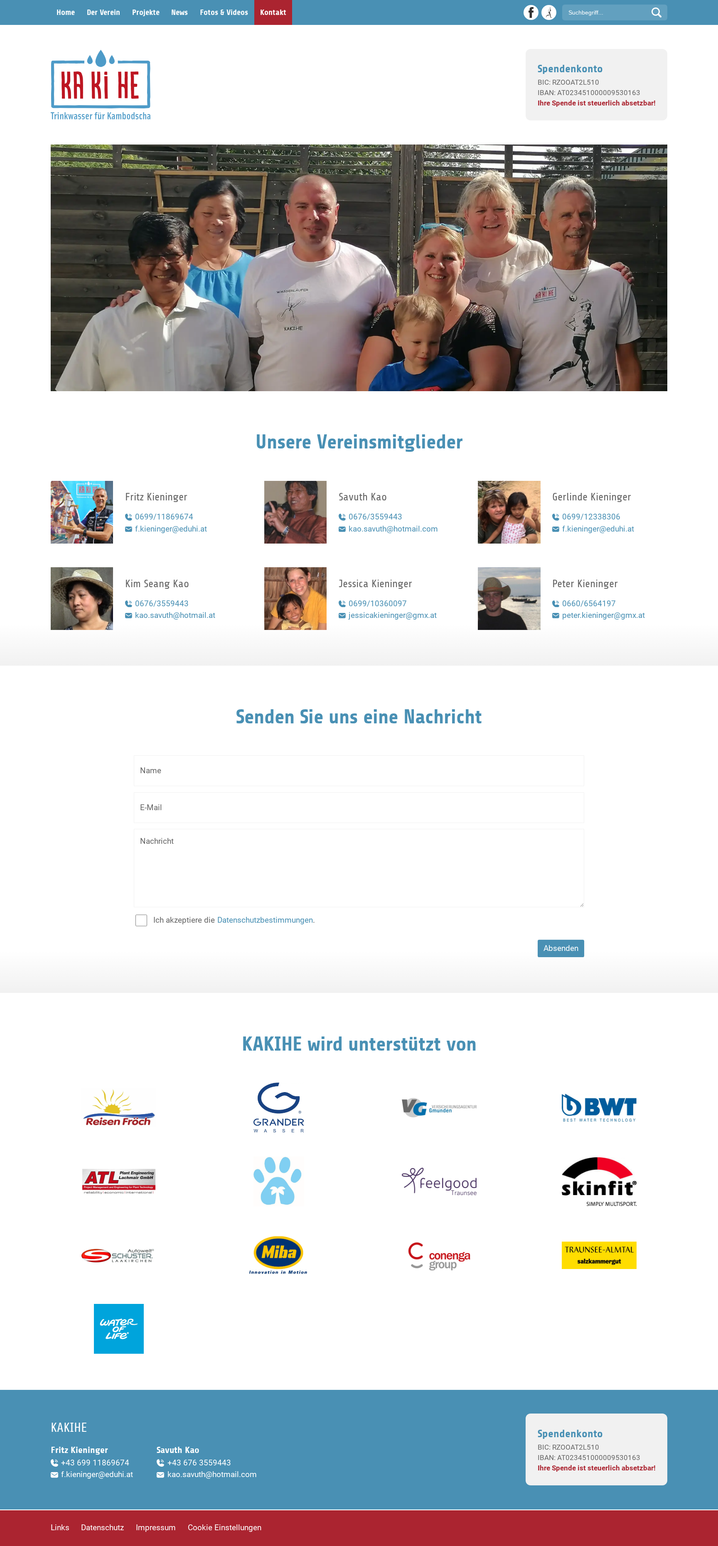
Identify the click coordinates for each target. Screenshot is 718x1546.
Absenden (560, 948)
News (179, 12)
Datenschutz (102, 1527)
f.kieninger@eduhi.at (171, 529)
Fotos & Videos (224, 12)
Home (66, 12)
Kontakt (273, 12)
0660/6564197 (589, 603)
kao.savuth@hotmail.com (393, 529)
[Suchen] (656, 12)
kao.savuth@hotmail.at (175, 615)
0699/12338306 (591, 517)
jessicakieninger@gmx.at (393, 615)
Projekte (146, 12)
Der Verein (103, 12)
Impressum (156, 1527)
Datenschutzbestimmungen (265, 920)
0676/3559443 (375, 517)
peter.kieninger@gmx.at (603, 615)
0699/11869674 (164, 517)
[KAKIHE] (100, 84)
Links (60, 1527)
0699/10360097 (378, 603)
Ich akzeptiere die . (234, 920)
